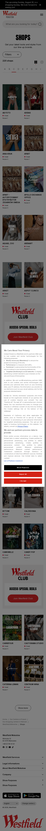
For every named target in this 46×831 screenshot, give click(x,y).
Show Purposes (23, 467)
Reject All (23, 474)
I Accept (23, 481)
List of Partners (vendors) (13, 461)
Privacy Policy (22, 426)
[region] (23, 415)
